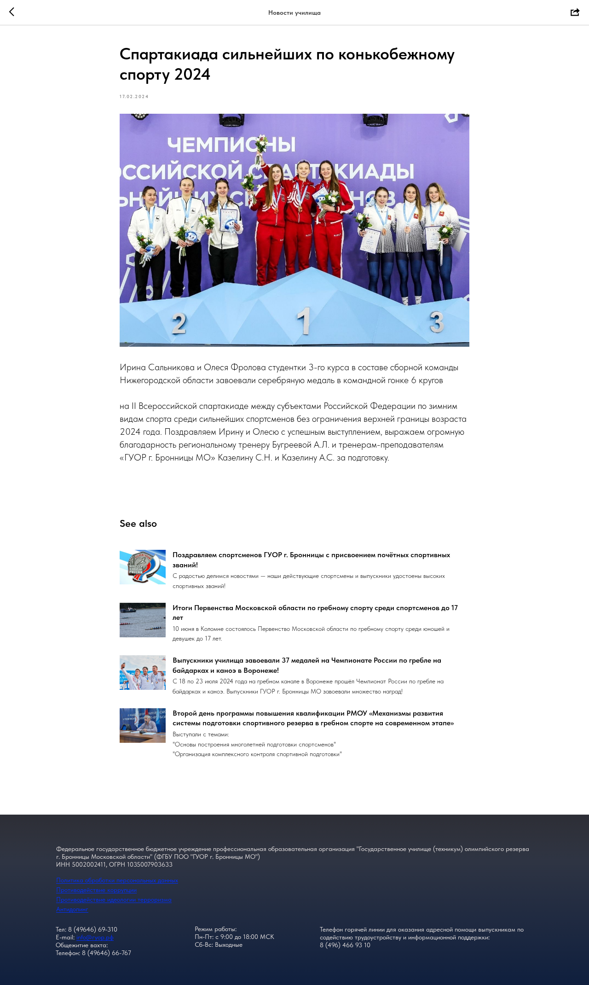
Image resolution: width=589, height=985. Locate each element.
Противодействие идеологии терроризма (114, 899)
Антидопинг (72, 909)
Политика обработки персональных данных (117, 880)
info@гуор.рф (95, 937)
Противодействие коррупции (96, 889)
